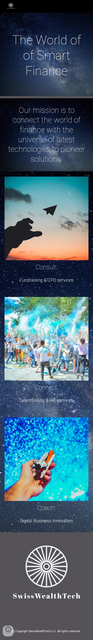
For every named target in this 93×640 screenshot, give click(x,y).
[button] (8, 631)
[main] (46, 55)
